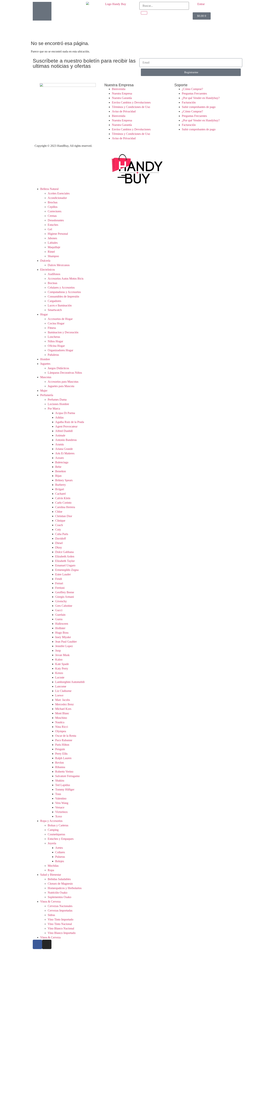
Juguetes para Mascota (61, 386)
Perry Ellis (61, 753)
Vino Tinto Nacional (60, 924)
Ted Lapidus (62, 785)
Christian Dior (63, 516)
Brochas (52, 202)
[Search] (144, 13)
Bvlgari (59, 489)
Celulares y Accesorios (61, 287)
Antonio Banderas (66, 439)
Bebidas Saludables (59, 879)
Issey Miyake (63, 637)
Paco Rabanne (63, 740)
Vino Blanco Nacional (61, 928)
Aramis (59, 444)
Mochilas (53, 865)
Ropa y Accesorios (51, 820)
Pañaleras (53, 354)
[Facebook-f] (37, 944)
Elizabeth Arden (64, 556)
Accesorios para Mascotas (63, 381)
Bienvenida (118, 89)
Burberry (60, 484)
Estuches (53, 224)
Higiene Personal (58, 233)
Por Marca (54, 408)
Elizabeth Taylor (65, 560)
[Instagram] (46, 944)
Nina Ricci (61, 726)
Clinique (60, 520)
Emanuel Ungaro (65, 565)
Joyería (52, 843)
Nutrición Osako (57, 892)
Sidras (51, 915)
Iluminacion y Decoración (63, 332)
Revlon (59, 762)
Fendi (58, 578)
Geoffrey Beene (64, 592)
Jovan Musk (62, 655)
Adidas (59, 417)
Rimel (51, 251)
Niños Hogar (55, 341)
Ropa (51, 870)
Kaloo (58, 659)
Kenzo (59, 673)
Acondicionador (57, 197)
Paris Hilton (62, 744)
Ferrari (59, 583)
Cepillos (52, 206)
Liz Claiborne (63, 690)
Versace (59, 807)
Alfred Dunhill (64, 431)
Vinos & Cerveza (50, 901)
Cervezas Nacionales (60, 906)
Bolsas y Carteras (58, 825)
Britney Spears (64, 480)
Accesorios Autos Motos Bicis (65, 278)
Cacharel (60, 493)
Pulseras (60, 856)
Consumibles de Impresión (63, 296)
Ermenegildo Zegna (67, 569)
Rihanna (60, 767)
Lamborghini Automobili (70, 681)
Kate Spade (62, 664)
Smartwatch (55, 309)
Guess (58, 619)
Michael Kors (63, 708)
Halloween (61, 623)
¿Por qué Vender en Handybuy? (201, 98)
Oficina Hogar (56, 345)
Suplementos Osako (59, 897)
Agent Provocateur (66, 426)
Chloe (58, 511)
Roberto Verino (64, 771)
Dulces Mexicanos (59, 265)
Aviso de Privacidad (124, 111)
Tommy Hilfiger (64, 789)
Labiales (53, 242)
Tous (58, 794)
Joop (58, 650)
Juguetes (45, 363)
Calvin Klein (62, 498)
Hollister (60, 628)
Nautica (59, 722)
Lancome (60, 686)
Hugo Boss (61, 632)
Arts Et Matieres (64, 453)
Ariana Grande (64, 448)
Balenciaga (61, 462)
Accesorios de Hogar (60, 318)
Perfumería (46, 395)
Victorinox (61, 811)
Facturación (189, 102)
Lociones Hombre (58, 404)
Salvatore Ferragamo (67, 776)
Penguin (60, 749)
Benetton (60, 471)
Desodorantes (56, 220)
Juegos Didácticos (58, 368)
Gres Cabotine (63, 605)
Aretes (59, 847)
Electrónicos (47, 269)
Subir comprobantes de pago (199, 107)
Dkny (58, 547)
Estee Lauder (63, 574)
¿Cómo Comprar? (192, 89)
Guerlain (60, 614)
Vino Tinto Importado (60, 919)
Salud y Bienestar (50, 874)
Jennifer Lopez (64, 646)
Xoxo (58, 816)
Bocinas (52, 283)
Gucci (58, 610)
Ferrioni (60, 587)
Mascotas (45, 377)
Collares (60, 852)
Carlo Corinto (63, 502)
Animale (60, 435)
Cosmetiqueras (56, 834)
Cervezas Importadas (60, 910)
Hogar (44, 314)
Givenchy (61, 601)
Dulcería (45, 260)
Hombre (45, 359)
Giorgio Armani (64, 596)
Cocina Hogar (56, 323)
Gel (50, 229)
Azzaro (59, 457)
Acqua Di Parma (65, 413)
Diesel (59, 543)
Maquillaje (54, 247)
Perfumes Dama (57, 399)
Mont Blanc (62, 713)
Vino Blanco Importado (62, 932)
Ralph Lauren (63, 758)
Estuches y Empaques (61, 838)
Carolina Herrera (65, 507)
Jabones (52, 238)
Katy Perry (61, 668)
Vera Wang (61, 803)
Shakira (59, 780)
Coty (58, 529)
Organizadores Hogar (60, 350)
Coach (59, 525)
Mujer (43, 390)
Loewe (59, 695)
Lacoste (59, 677)
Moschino (61, 717)
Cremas (52, 215)
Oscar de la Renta (65, 735)
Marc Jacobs (62, 699)
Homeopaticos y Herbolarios (65, 888)
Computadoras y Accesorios (64, 292)
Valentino (60, 798)
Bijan (58, 475)
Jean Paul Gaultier (66, 641)
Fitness (52, 327)
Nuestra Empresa (122, 93)
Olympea (60, 731)
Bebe (58, 466)
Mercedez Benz (64, 704)
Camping (53, 829)
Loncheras (54, 336)
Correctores (54, 211)
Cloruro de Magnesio (60, 883)
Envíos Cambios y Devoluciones (131, 102)
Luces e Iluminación (60, 305)
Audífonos (54, 274)
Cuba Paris (61, 534)
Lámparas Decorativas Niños (65, 372)
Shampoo (53, 256)
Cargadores (54, 301)
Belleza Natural (49, 188)
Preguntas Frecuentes (194, 93)
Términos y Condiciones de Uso (131, 107)
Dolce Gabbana (64, 552)
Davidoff (60, 538)
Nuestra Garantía (122, 98)
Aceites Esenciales (59, 193)
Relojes (59, 861)
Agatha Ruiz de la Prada (69, 422)
